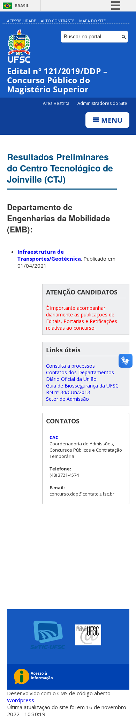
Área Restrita (56, 103)
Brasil (22, 6)
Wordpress (20, 700)
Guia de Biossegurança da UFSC (82, 385)
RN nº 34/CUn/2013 (68, 392)
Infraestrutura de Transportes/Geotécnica (49, 255)
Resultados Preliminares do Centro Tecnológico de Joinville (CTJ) (60, 168)
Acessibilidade (21, 20)
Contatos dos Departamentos (80, 372)
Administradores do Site (102, 103)
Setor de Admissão (67, 399)
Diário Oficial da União (71, 379)
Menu (110, 120)
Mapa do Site (92, 20)
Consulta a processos (70, 365)
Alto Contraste (57, 20)
